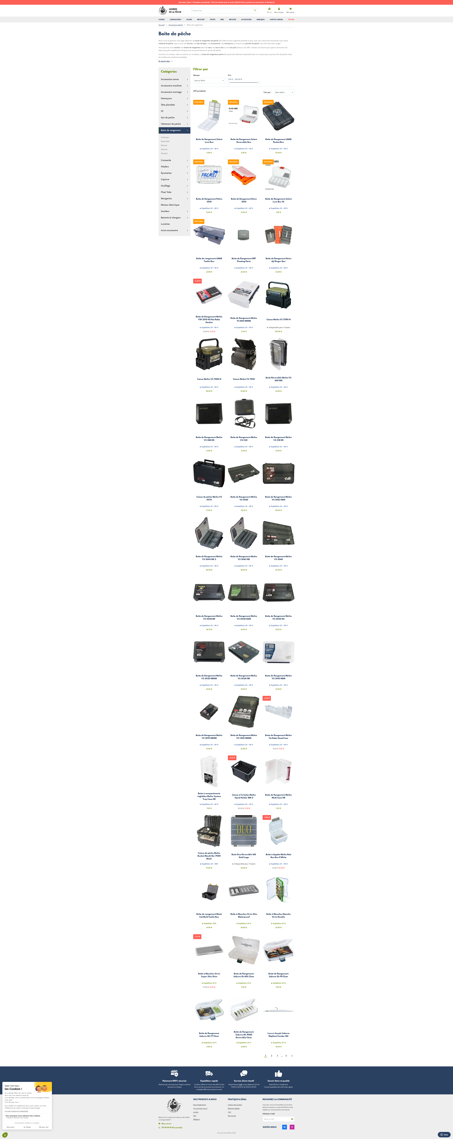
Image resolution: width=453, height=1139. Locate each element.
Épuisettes (166, 173)
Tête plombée (168, 105)
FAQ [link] (194, 1116)
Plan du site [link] (232, 1116)
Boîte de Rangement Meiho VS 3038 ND (209, 605)
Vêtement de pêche (171, 124)
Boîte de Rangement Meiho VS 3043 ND (244, 545)
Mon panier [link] (290, 12)
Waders (165, 166)
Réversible (165, 141)
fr (268, 12)
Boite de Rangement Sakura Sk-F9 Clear (278, 962)
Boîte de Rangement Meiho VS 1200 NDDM (244, 724)
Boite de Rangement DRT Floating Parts (244, 247)
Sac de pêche (167, 117)
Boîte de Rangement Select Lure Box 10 (278, 187)
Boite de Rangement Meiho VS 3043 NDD (278, 485)
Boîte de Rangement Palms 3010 (209, 187)
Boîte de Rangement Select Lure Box (209, 128)
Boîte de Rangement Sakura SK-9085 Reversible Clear (244, 1022)
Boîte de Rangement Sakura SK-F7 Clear (209, 1022)
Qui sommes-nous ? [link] (200, 1108)
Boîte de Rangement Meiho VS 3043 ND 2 (209, 545)
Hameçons (166, 98)
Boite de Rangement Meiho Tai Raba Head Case (278, 724)
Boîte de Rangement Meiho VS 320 (244, 426)
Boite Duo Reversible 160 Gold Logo (244, 843)
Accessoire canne (170, 79)
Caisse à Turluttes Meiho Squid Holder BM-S (244, 783)
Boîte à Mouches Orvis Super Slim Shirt (209, 962)
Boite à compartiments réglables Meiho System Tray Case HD (209, 783)
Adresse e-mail (269, 1114)
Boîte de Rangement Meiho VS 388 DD (209, 426)
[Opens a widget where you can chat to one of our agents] (444, 1135)
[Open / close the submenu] (187, 79)
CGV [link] (229, 1112)
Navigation (166, 198)
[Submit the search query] (255, 10)
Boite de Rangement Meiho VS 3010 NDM (278, 664)
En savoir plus (164, 61)
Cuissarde (166, 160)
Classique (165, 137)
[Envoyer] (292, 1119)
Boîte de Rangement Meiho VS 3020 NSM (244, 605)
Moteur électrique (170, 205)
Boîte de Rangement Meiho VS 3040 (278, 545)
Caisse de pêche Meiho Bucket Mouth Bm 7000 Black (209, 843)
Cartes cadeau (276, 19)
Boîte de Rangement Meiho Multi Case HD (278, 783)
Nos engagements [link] (199, 1105)
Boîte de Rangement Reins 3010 (244, 187)
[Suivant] (292, 1055)
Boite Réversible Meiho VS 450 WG (278, 366)
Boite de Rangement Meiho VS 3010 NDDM (209, 724)
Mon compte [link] (278, 12)
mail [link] (240, 1085)
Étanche (164, 149)
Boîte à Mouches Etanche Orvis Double (278, 903)
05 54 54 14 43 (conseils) (172, 1127)
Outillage (165, 185)
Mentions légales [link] (234, 1108)
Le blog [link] (195, 1112)
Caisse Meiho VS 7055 (244, 366)
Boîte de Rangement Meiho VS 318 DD (278, 426)
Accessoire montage (171, 92)
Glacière (164, 153)
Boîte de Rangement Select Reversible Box (244, 128)
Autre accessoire (169, 230)
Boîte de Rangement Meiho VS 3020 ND (244, 664)
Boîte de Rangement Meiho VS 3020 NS (278, 605)
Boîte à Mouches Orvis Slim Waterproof (244, 903)
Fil (162, 111)
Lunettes (165, 224)
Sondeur (165, 211)
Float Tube (166, 192)
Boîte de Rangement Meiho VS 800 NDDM (244, 307)
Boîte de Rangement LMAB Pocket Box (278, 128)
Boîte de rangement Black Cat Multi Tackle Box (209, 903)
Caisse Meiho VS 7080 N (209, 366)
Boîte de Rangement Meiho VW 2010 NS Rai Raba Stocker (209, 307)
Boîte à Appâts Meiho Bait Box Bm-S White (278, 843)
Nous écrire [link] (166, 1123)
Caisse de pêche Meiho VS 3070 (209, 485)
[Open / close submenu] (162, 19)
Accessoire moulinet (171, 85)
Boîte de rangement (171, 130)
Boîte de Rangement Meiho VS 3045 (244, 485)
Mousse (164, 145)
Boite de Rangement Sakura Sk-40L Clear (244, 962)
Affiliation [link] (196, 1119)
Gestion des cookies (235, 1105)
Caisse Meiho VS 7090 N (278, 307)
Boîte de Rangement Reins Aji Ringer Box (278, 247)
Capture (165, 179)
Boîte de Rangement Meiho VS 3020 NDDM (209, 664)
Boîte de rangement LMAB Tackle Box (209, 247)
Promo (291, 19)
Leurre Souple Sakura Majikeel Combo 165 (278, 1022)
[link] (284, 1127)
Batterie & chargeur (171, 217)
